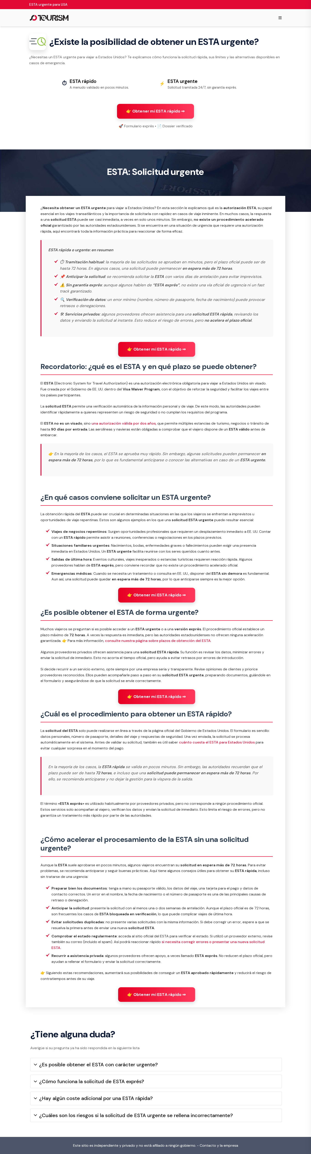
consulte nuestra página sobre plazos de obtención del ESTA (158, 640)
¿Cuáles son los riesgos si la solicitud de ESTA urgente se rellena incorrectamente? (136, 1115)
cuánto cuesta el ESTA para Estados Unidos (217, 742)
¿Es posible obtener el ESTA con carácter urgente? (98, 1064)
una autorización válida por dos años (124, 423)
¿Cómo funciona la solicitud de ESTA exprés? (91, 1081)
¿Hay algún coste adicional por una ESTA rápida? (96, 1098)
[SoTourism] (49, 18)
